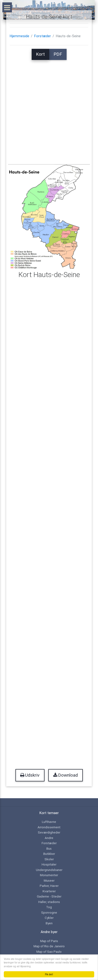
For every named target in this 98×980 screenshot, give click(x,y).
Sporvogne (49, 912)
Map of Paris (49, 941)
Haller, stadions (49, 902)
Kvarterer (49, 891)
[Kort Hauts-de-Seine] (49, 216)
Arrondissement (49, 827)
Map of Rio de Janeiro (49, 946)
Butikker (49, 854)
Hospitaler (49, 864)
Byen (49, 923)
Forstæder (42, 36)
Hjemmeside (19, 36)
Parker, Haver (49, 886)
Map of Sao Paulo (49, 951)
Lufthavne (49, 822)
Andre (49, 838)
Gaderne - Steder (49, 896)
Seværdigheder (49, 832)
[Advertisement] (49, 109)
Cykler (49, 918)
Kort (40, 54)
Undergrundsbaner (49, 870)
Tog (49, 907)
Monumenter (49, 875)
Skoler (49, 859)
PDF (58, 54)
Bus (49, 848)
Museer (49, 880)
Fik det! (49, 974)
